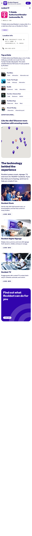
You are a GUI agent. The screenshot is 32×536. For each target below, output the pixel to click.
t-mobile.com (6, 20)
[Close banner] (2, 3)
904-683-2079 (10, 48)
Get (28, 3)
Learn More (7, 214)
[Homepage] (5, 8)
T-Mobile (4, 30)
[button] (16, 140)
